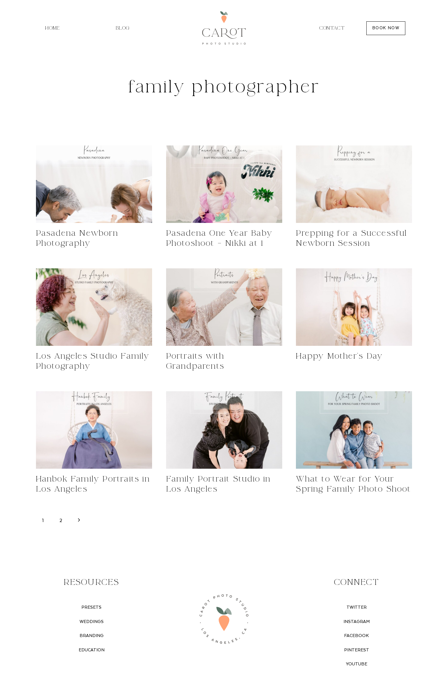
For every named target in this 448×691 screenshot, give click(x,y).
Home (52, 28)
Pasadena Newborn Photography (77, 238)
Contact (332, 28)
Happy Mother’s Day (339, 356)
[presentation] (94, 184)
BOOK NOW (386, 28)
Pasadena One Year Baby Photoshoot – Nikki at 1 (219, 238)
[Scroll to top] (442, 628)
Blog (123, 28)
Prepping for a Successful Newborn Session (351, 238)
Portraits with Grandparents (195, 361)
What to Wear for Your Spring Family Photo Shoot (353, 484)
